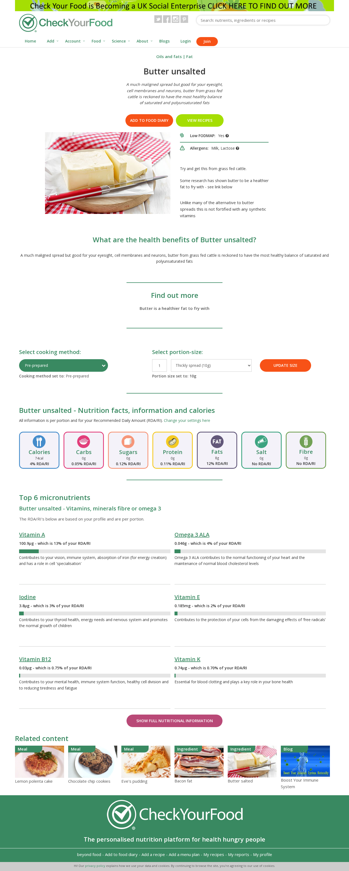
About (142, 41)
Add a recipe (153, 854)
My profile (262, 854)
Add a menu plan (184, 854)
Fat (189, 56)
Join (207, 41)
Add (50, 41)
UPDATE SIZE (285, 365)
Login (185, 41)
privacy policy (95, 866)
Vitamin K (187, 659)
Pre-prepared (36, 365)
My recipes (213, 854)
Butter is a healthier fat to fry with (174, 308)
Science (119, 41)
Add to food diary (149, 120)
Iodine (27, 597)
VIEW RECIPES (199, 120)
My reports (238, 854)
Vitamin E (187, 597)
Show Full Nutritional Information (174, 720)
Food (96, 41)
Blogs (164, 41)
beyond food (89, 854)
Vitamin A (32, 534)
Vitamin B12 (35, 659)
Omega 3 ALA (191, 534)
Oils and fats (169, 56)
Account (73, 41)
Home (30, 41)
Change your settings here (187, 420)
